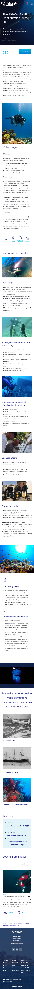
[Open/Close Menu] (31, 4)
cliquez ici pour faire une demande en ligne (18, 843)
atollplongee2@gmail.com (16, 835)
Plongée (5, 894)
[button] (25, 51)
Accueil (4, 923)
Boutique (9, 923)
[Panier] (27, 4)
